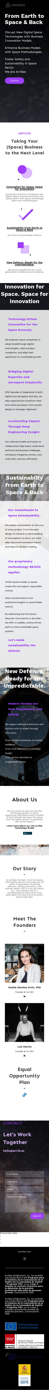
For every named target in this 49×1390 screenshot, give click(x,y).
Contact (14, 80)
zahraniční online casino (14, 1236)
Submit (37, 1215)
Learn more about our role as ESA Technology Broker (24, 827)
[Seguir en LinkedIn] (24, 996)
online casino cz (10, 1239)
